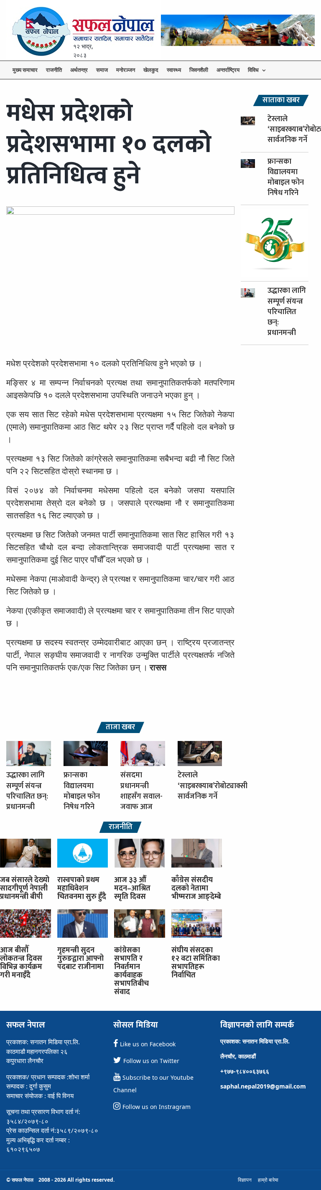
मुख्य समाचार (25, 70)
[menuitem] (25, 70)
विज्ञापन (245, 1179)
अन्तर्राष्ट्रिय (228, 70)
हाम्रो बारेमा (268, 1179)
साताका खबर (281, 100)
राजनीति (54, 70)
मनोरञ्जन (125, 70)
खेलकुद (150, 70)
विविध (253, 70)
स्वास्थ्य (174, 70)
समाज (102, 70)
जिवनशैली (198, 70)
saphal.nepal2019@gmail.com (263, 1086)
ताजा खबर (120, 727)
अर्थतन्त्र (79, 70)
